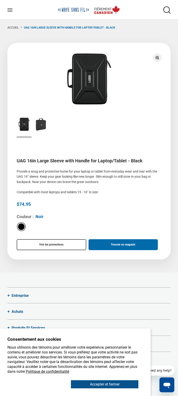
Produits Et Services (28, 328)
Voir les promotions (51, 244)
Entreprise (20, 295)
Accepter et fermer (105, 384)
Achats (17, 311)
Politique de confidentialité (47, 371)
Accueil (13, 27)
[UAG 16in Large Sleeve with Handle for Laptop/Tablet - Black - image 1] (24, 125)
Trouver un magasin (123, 244)
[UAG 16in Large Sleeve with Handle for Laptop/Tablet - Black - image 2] (40, 125)
